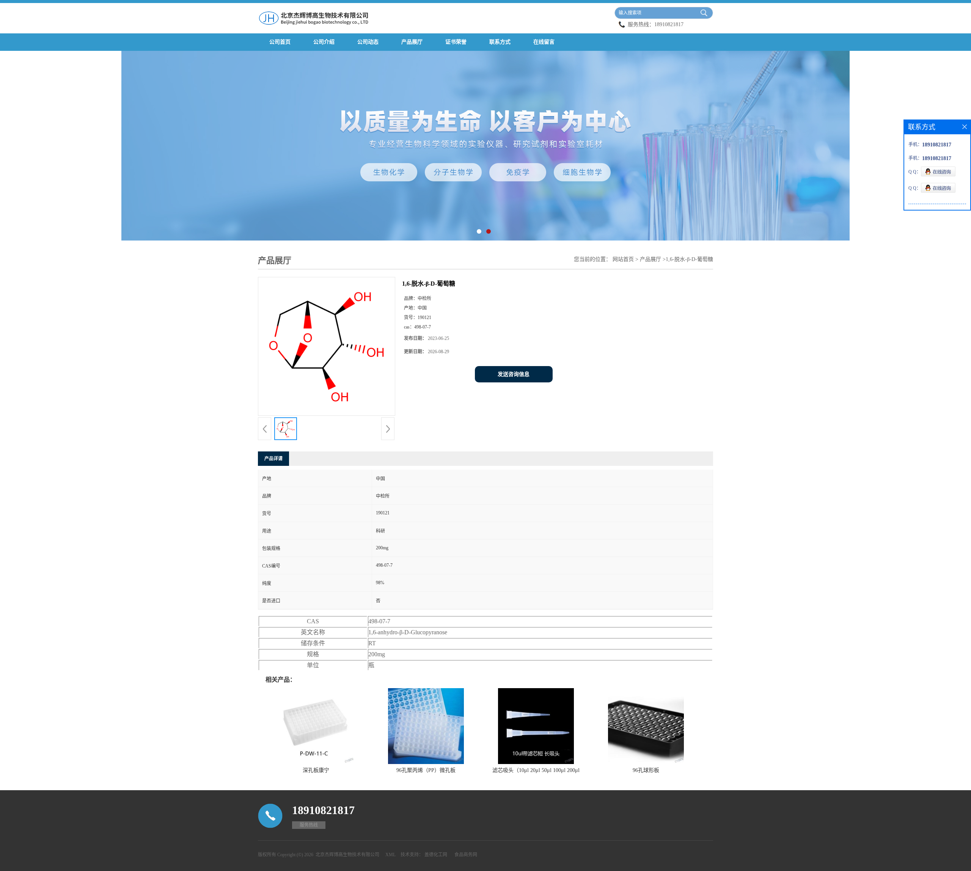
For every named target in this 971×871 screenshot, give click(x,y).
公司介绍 (324, 42)
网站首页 (623, 259)
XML (390, 854)
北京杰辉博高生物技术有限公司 (347, 854)
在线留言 (544, 42)
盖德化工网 (435, 854)
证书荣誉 (456, 42)
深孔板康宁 (316, 770)
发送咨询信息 (513, 374)
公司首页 (280, 42)
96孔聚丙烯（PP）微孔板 (426, 770)
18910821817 (668, 24)
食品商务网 (465, 854)
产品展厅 (412, 42)
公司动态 (368, 42)
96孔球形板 (646, 770)
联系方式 (500, 42)
